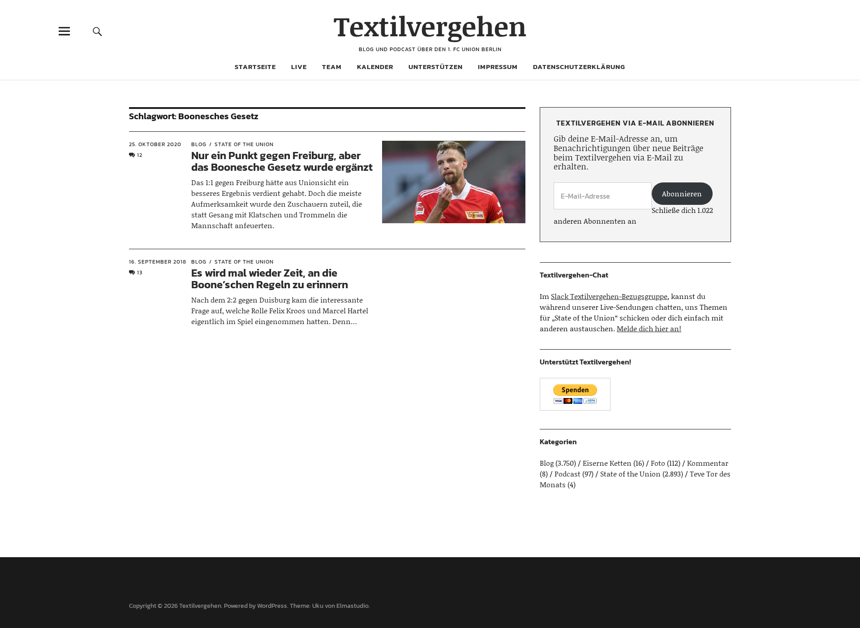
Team (332, 66)
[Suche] (97, 31)
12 (139, 155)
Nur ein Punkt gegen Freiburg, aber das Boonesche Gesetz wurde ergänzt (282, 161)
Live (299, 66)
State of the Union (244, 144)
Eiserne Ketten (607, 463)
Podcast (567, 473)
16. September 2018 (157, 262)
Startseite (255, 66)
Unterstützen (435, 66)
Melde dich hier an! (649, 328)
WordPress (272, 606)
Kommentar (707, 463)
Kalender (375, 66)
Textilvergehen (430, 25)
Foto (658, 463)
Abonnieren (682, 193)
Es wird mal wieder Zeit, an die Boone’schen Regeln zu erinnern (269, 278)
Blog (198, 144)
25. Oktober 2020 (155, 144)
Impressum (498, 66)
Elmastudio (352, 606)
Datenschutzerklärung (579, 66)
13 (139, 273)
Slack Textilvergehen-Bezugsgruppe (609, 296)
